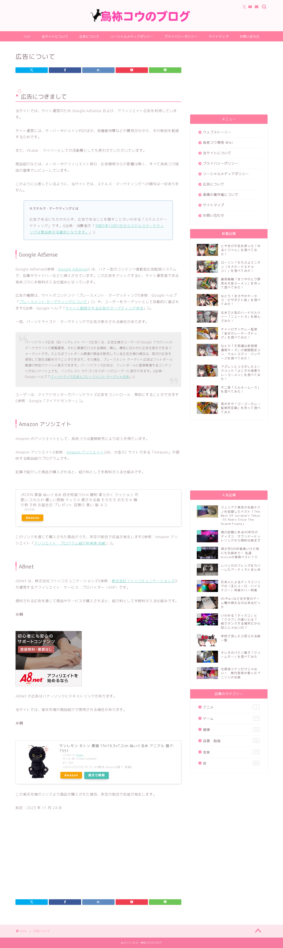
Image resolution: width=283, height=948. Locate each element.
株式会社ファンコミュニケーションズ (143, 580)
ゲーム (230, 718)
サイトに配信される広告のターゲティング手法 (104, 308)
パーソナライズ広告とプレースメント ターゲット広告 (89, 377)
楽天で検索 (96, 775)
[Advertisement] (52, 856)
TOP (27, 37)
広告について (89, 37)
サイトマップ (219, 37)
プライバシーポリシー (181, 37)
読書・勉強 (230, 741)
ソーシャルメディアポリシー (131, 37)
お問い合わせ (250, 37)
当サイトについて (55, 37)
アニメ (230, 707)
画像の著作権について (220, 194)
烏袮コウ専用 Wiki (218, 142)
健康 (230, 729)
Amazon (32, 518)
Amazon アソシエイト (85, 452)
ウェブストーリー (217, 132)
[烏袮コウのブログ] (141, 21)
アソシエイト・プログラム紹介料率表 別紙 (70, 543)
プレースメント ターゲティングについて (53, 301)
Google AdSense (72, 269)
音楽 (230, 752)
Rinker (79, 754)
